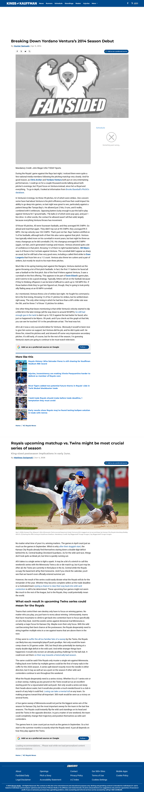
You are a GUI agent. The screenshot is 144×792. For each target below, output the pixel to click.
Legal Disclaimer (23, 779)
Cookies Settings (99, 779)
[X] (132, 3)
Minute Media (16, 786)
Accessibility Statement (50, 779)
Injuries (86, 3)
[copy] (29, 51)
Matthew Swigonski (23, 458)
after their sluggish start (70, 546)
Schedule (58, 3)
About (18, 771)
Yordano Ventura (54, 180)
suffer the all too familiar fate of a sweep (47, 639)
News (41, 3)
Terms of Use (98, 775)
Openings (44, 771)
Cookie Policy (122, 775)
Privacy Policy (76, 775)
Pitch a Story (45, 775)
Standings (69, 3)
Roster (78, 3)
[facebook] (127, 3)
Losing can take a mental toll (57, 691)
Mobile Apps (121, 771)
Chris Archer (36, 180)
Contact (74, 771)
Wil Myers (84, 248)
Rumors (49, 3)
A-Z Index (74, 779)
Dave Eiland (71, 275)
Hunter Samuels (21, 46)
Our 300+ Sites (98, 771)
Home (18, 426)
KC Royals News (29, 426)
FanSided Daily (22, 775)
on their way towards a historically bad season (55, 655)
